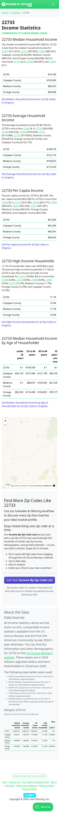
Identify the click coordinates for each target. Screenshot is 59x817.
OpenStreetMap (36, 485)
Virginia (15, 12)
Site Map (9, 785)
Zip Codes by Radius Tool (35, 782)
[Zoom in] (5, 421)
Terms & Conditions (27, 785)
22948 (30, 61)
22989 (52, 61)
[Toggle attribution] (54, 485)
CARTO (24, 485)
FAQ (4, 782)
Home (5, 12)
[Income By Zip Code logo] (17, 4)
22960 (42, 51)
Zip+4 (54, 782)
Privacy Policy (29, 789)
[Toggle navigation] (53, 4)
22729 (17, 61)
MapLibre (14, 485)
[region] (29, 453)
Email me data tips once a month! (29, 776)
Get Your (30, 580)
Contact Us (14, 782)
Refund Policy (46, 785)
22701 (24, 51)
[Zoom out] (5, 425)
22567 (5, 51)
